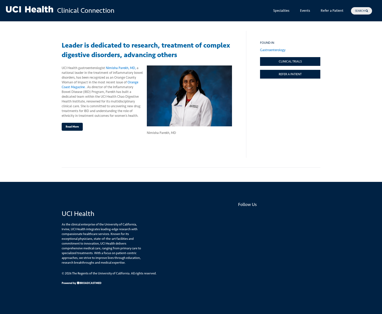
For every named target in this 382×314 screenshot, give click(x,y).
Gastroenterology (273, 50)
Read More (72, 126)
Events (305, 10)
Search (360, 11)
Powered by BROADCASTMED (81, 283)
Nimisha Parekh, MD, (121, 68)
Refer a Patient (332, 10)
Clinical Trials (290, 61)
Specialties (281, 10)
